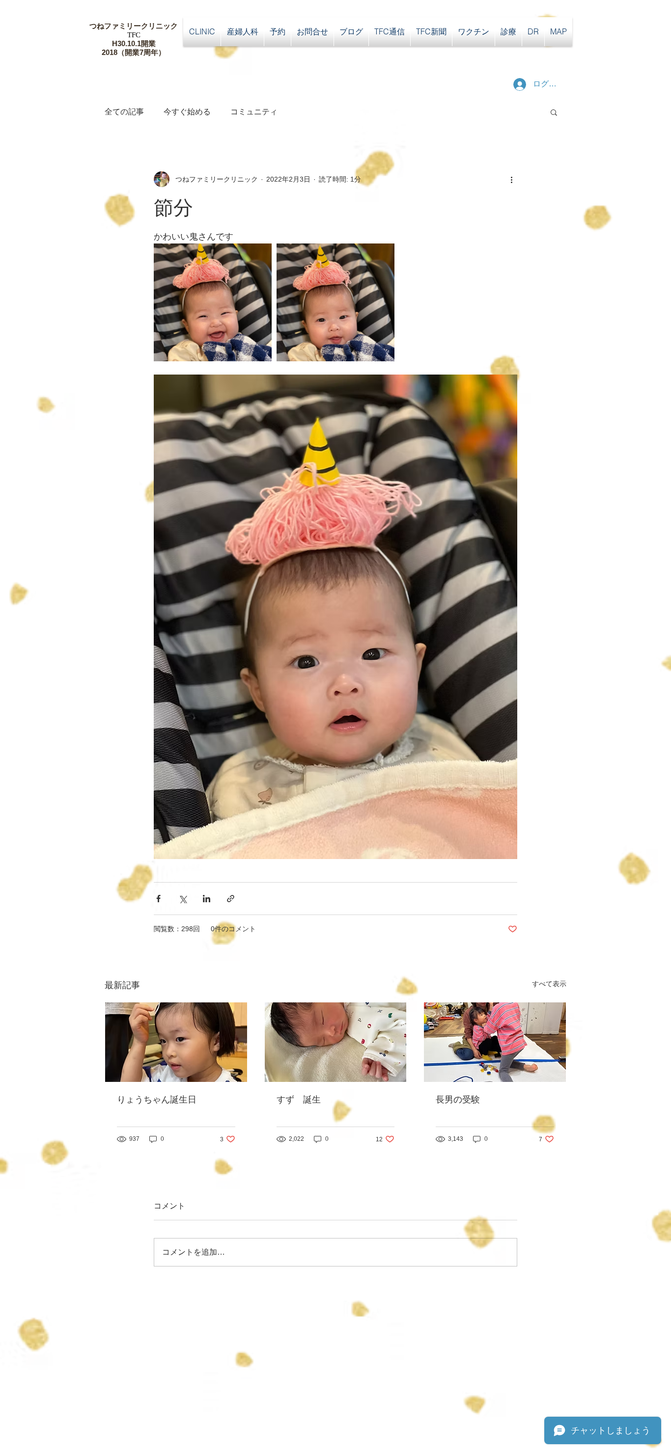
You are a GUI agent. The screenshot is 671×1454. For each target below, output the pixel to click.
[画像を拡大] (213, 302)
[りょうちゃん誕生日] (176, 1042)
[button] (554, 112)
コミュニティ (254, 112)
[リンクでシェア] (230, 898)
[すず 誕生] (336, 1042)
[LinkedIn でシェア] (206, 898)
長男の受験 (458, 1099)
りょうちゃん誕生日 (156, 1099)
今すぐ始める (187, 112)
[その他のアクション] (511, 179)
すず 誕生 (299, 1099)
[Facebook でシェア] (158, 898)
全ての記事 (124, 112)
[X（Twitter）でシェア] (182, 898)
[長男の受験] (495, 1042)
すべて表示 (549, 984)
